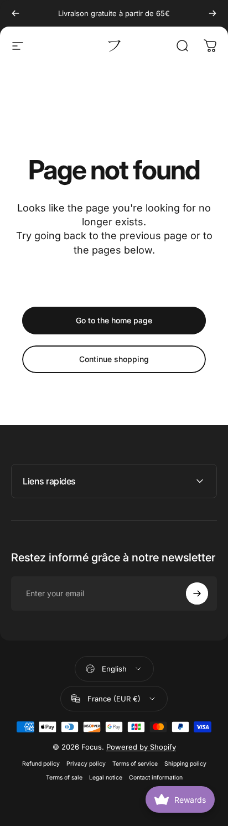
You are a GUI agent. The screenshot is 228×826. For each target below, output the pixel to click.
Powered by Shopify (141, 746)
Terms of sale (64, 777)
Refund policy (41, 763)
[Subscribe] (197, 593)
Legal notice (105, 777)
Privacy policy (86, 763)
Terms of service (135, 763)
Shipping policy (185, 763)
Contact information (156, 777)
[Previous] (15, 13)
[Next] (212, 13)
